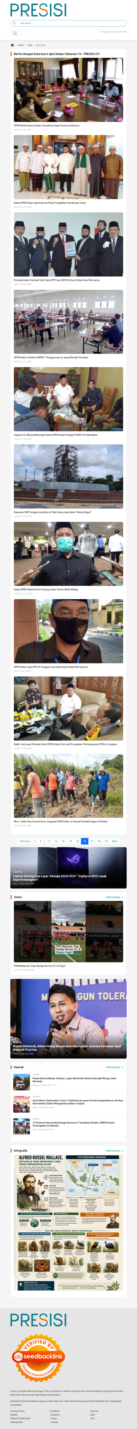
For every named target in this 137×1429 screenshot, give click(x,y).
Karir (93, 1418)
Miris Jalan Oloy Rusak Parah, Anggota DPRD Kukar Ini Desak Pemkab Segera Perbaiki (60, 821)
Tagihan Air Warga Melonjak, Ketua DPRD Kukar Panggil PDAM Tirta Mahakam (56, 435)
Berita (21, 45)
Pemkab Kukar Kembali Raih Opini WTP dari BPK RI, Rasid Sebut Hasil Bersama (56, 280)
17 (91, 841)
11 (48, 841)
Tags (30, 45)
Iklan (93, 1415)
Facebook (54, 1411)
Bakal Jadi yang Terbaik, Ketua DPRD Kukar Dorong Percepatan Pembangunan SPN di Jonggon (65, 744)
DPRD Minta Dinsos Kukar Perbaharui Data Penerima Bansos (47, 125)
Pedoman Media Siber (20, 1418)
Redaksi (14, 1415)
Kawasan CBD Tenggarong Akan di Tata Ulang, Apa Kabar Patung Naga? (52, 512)
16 (84, 841)
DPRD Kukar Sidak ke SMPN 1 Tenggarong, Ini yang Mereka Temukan (51, 357)
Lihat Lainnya (115, 897)
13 (63, 841)
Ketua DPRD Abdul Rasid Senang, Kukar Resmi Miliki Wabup (46, 589)
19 (106, 841)
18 (99, 841)
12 (55, 841)
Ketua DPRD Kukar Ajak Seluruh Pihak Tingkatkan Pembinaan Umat (50, 203)
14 (70, 841)
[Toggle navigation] (15, 33)
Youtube (54, 1422)
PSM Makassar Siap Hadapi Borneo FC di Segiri (40, 966)
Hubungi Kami (16, 1422)
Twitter (53, 1418)
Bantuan (94, 1411)
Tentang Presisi (17, 1411)
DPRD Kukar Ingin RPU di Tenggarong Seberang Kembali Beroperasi (51, 667)
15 (77, 841)
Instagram (55, 1415)
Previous (25, 841)
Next (114, 841)
